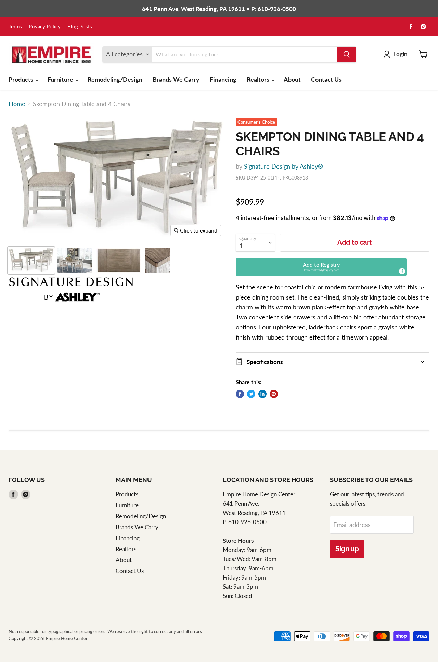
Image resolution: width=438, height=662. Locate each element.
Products (22, 79)
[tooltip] (402, 271)
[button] (321, 267)
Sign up (347, 549)
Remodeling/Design (115, 79)
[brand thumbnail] (71, 289)
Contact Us (326, 79)
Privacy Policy (45, 26)
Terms (15, 26)
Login (400, 54)
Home (17, 103)
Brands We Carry (176, 79)
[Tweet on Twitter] (251, 394)
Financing (223, 79)
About (292, 79)
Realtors (259, 79)
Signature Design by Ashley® (283, 166)
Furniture (61, 79)
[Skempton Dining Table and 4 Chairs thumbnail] (31, 260)
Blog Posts (79, 26)
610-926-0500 (247, 522)
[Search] (346, 54)
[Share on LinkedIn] (262, 394)
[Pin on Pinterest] (274, 394)
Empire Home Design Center (260, 494)
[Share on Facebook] (240, 394)
